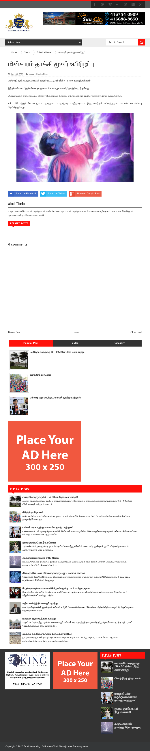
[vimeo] (110, 4)
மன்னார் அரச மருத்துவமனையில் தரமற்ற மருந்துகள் (55, 397)
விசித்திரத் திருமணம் (40, 374)
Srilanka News (41, 74)
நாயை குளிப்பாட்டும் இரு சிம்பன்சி (39, 542)
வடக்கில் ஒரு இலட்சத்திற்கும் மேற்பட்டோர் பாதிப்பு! (47, 633)
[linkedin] (133, 4)
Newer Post (14, 332)
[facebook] (94, 4)
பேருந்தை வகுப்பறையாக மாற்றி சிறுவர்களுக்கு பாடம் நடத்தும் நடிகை (56, 588)
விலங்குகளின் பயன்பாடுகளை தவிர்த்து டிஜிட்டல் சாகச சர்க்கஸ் (53, 573)
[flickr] (117, 4)
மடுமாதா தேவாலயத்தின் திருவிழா (39, 618)
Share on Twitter (56, 193)
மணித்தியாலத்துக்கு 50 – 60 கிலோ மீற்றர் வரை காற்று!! (57, 352)
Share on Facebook (26, 193)
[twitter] (102, 4)
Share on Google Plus (88, 193)
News (31, 74)
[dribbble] (125, 4)
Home (75, 332)
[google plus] (141, 4)
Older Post (136, 332)
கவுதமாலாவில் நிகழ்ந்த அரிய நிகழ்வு (40, 557)
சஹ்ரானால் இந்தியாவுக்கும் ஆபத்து (40, 603)
